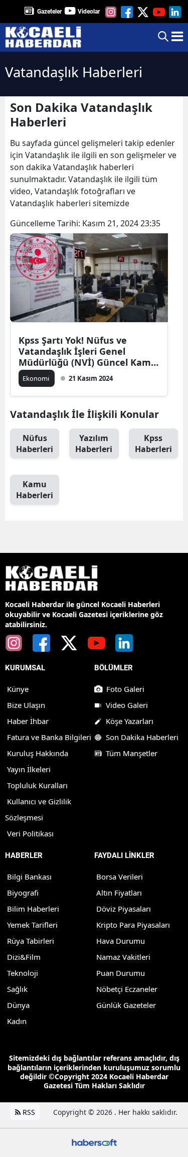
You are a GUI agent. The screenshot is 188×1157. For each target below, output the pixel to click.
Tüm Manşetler (131, 753)
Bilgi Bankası (29, 877)
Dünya (18, 1005)
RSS (28, 1112)
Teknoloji (22, 973)
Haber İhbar (28, 721)
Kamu (34, 490)
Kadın (17, 1021)
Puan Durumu (120, 973)
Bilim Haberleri (33, 909)
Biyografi (23, 893)
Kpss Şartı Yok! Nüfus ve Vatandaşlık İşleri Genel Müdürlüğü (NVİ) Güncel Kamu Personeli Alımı (88, 351)
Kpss (153, 443)
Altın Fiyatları (119, 893)
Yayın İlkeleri (29, 769)
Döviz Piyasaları (123, 909)
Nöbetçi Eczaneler (126, 989)
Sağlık (17, 989)
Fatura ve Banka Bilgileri (49, 737)
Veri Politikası (30, 833)
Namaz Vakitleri (123, 957)
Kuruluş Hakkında (37, 753)
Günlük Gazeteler (126, 1005)
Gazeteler (49, 11)
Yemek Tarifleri (32, 925)
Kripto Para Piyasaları (133, 925)
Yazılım (93, 443)
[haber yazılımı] (94, 1141)
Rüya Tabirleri (30, 941)
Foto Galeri (125, 689)
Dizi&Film (24, 957)
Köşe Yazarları (129, 721)
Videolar (89, 11)
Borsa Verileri (119, 877)
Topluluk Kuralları (37, 785)
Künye (18, 689)
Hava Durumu (120, 941)
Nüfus (34, 443)
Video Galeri (127, 705)
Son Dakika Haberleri (142, 737)
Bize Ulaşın (26, 705)
